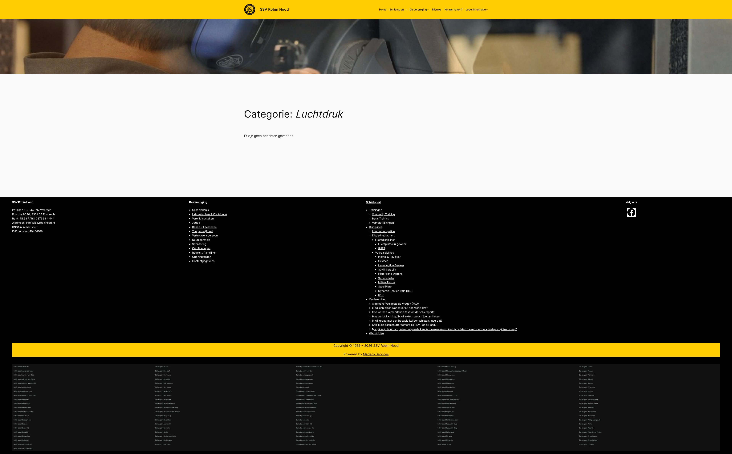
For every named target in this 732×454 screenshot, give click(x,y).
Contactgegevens (203, 261)
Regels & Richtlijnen (204, 252)
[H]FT (381, 248)
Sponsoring (199, 244)
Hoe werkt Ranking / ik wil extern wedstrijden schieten (406, 316)
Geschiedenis (200, 209)
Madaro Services (376, 354)
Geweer (383, 261)
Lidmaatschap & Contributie (209, 214)
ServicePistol (386, 278)
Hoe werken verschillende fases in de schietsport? (403, 312)
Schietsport (373, 202)
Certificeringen (201, 248)
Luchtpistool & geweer (392, 244)
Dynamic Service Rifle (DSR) (395, 290)
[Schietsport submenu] (405, 9)
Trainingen (375, 209)
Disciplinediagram (383, 235)
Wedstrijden (376, 333)
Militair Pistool (386, 282)
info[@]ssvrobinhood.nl (40, 222)
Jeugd (196, 222)
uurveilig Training (384, 214)
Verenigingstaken (203, 218)
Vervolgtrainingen (383, 222)
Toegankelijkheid (202, 231)
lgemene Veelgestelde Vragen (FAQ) (396, 303)
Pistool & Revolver (389, 256)
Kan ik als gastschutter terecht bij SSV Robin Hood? (404, 324)
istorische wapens (391, 273)
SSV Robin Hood (274, 9)
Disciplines (375, 227)
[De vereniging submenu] (428, 9)
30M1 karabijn (387, 269)
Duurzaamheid (201, 239)
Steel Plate (385, 286)
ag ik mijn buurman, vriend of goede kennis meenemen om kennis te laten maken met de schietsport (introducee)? (445, 329)
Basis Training (380, 218)
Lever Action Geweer (391, 265)
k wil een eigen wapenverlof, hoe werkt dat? (400, 307)
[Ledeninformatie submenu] (487, 9)
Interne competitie (383, 231)
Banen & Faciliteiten (204, 227)
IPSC (381, 295)
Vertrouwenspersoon (205, 235)
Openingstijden (201, 256)
